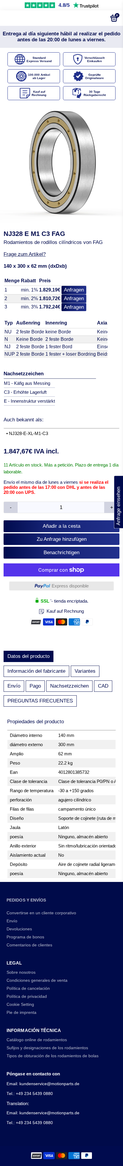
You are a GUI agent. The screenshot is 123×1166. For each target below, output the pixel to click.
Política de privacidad (27, 996)
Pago (35, 686)
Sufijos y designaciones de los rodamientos (47, 1048)
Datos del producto (28, 656)
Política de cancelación (28, 988)
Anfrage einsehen (118, 502)
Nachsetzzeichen (69, 686)
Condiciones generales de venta (37, 980)
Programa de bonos (25, 937)
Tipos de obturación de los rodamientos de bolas (53, 1056)
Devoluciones (19, 929)
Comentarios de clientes (29, 945)
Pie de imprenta (21, 1012)
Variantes (85, 671)
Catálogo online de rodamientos (37, 1040)
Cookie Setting (20, 1004)
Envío (13, 686)
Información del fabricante (36, 671)
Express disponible (70, 585)
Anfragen (74, 290)
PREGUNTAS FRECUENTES (40, 701)
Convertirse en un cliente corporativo (41, 913)
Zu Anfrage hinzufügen (62, 539)
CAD (103, 686)
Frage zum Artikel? (25, 254)
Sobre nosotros (21, 972)
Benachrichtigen (61, 552)
